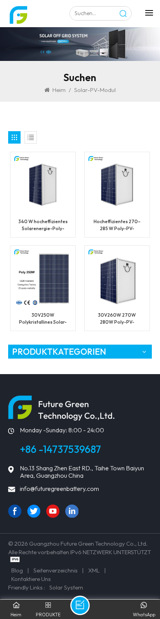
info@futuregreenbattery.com (59, 488)
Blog (17, 570)
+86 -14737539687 (60, 449)
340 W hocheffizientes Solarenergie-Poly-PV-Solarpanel (43, 225)
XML (94, 570)
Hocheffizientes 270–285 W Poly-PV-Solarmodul (117, 225)
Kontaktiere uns (31, 579)
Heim (59, 90)
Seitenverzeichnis (55, 570)
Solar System (66, 587)
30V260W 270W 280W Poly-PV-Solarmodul (117, 319)
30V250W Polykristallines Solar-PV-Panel (43, 319)
